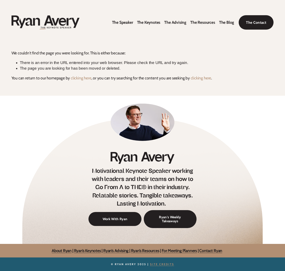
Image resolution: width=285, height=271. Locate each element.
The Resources (202, 22)
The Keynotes (148, 22)
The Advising (175, 22)
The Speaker (122, 22)
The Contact (256, 22)
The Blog (226, 22)
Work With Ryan (115, 219)
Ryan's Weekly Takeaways (170, 219)
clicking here (81, 77)
